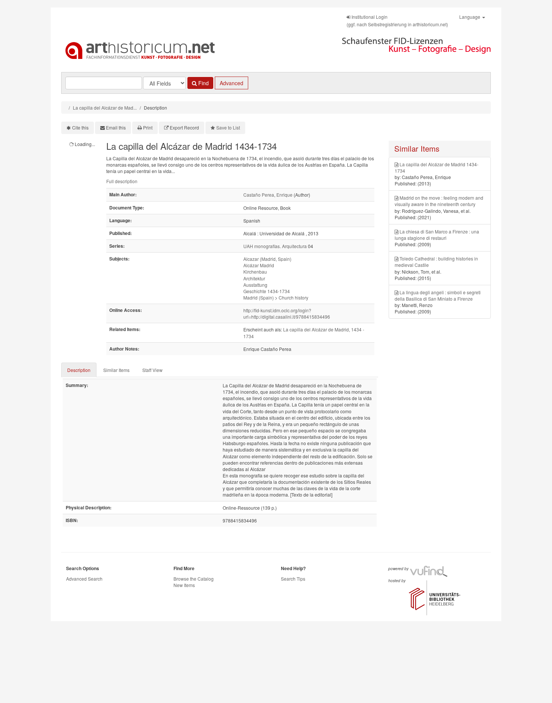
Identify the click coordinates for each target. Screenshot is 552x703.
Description (78, 370)
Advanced (231, 83)
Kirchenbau (255, 271)
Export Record (184, 127)
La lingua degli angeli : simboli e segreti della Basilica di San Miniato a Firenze (438, 295)
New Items (184, 585)
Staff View (152, 370)
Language (470, 17)
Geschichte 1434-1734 (266, 291)
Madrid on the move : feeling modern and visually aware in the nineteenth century (439, 200)
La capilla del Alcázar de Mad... (105, 107)
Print (147, 127)
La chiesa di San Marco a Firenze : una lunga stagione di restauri (437, 234)
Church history (293, 297)
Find (203, 83)
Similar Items (116, 370)
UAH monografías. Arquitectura (275, 246)
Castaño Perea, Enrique (268, 194)
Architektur (254, 278)
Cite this (80, 127)
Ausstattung (255, 285)
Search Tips (293, 578)
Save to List (228, 127)
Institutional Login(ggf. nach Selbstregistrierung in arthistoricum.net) (397, 20)
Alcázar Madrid (258, 265)
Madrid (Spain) (258, 297)
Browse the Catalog (193, 578)
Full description (121, 181)
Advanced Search (84, 578)
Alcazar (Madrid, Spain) (267, 259)
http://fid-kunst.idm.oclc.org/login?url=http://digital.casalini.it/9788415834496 (286, 313)
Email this (116, 127)
